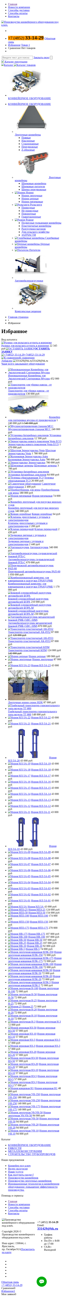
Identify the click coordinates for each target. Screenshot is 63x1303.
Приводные (28, 207)
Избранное (14, 45)
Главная (12, 4)
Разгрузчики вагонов (34, 228)
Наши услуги (15, 1171)
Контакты (13, 16)
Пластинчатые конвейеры (36, 225)
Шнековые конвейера (34, 183)
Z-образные (28, 149)
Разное (30, 219)
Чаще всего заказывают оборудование (23, 363)
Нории (30, 192)
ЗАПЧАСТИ (29, 234)
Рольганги (36, 204)
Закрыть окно (41, 57)
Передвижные (30, 146)
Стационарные (30, 143)
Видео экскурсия (18, 1168)
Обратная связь (10, 1282)
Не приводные (30, 210)
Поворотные (29, 213)
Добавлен (6, 360)
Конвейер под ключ (19, 1165)
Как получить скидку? (21, 1174)
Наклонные (28, 140)
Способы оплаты (18, 13)
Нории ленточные (32, 195)
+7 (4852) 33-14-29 (11, 1285)
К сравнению (27, 357)
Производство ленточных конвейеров (30, 1180)
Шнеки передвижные (34, 189)
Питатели (34, 250)
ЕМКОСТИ (15, 1148)
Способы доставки (19, 10)
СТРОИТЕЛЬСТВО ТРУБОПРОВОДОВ (31, 1154)
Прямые (26, 137)
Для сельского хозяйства (35, 231)
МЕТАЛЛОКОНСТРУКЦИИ (25, 1151)
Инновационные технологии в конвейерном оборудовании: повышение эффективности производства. (33, 1186)
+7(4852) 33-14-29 (34, 354)
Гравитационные (31, 216)
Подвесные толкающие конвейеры (41, 222)
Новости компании (19, 7)
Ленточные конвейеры (28, 134)
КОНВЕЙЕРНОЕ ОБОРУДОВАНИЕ (29, 98)
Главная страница (18, 317)
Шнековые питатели (33, 186)
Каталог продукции (15, 61)
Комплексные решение (28, 311)
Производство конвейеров (23, 1177)
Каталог (9, 65)
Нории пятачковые (32, 201)
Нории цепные (30, 198)
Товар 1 (25, 45)
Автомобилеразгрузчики (29, 280)
